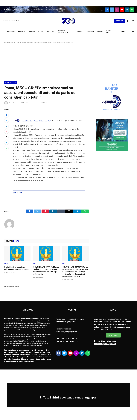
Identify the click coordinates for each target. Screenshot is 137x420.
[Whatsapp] (87, 353)
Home (6, 42)
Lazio (6, 264)
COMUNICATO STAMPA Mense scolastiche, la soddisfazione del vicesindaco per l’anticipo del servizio (46, 270)
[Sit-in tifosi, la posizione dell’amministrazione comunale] (17, 253)
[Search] (129, 31)
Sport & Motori (109, 31)
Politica (32, 31)
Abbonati (119, 21)
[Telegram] (6, 142)
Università (90, 31)
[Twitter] (6, 120)
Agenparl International (63, 31)
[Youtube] (70, 353)
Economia (50, 31)
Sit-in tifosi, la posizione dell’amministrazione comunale (17, 268)
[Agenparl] (68, 21)
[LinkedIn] (6, 126)
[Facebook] (6, 115)
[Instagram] (76, 353)
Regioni (80, 31)
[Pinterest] (6, 131)
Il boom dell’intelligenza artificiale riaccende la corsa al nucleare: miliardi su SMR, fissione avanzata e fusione (41, 9)
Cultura (100, 31)
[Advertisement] (68, 62)
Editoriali (21, 31)
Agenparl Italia (10, 82)
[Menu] (133, 31)
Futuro (122, 31)
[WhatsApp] (6, 148)
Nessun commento (33, 103)
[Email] (6, 137)
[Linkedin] (82, 353)
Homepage (11, 31)
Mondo (40, 31)
